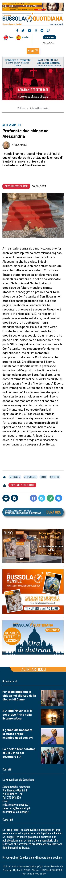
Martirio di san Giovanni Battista (48, 61)
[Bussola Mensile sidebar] (33, 591)
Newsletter (49, 43)
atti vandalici (30, 476)
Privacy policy (10, 857)
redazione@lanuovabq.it (15, 804)
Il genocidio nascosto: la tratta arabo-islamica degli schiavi (18, 733)
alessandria (15, 476)
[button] (33, 51)
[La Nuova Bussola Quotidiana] (33, 19)
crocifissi (54, 476)
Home (22, 108)
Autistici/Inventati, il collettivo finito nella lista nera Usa (17, 714)
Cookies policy (28, 857)
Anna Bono (19, 145)
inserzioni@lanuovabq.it (15, 812)
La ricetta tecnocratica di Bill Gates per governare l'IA (19, 752)
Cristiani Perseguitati (33, 89)
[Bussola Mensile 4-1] (33, 546)
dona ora (49, 37)
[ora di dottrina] (33, 637)
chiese (43, 476)
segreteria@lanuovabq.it (16, 808)
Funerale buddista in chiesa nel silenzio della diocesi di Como (19, 695)
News (11, 37)
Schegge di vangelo (18, 60)
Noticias (25, 37)
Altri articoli (33, 669)
